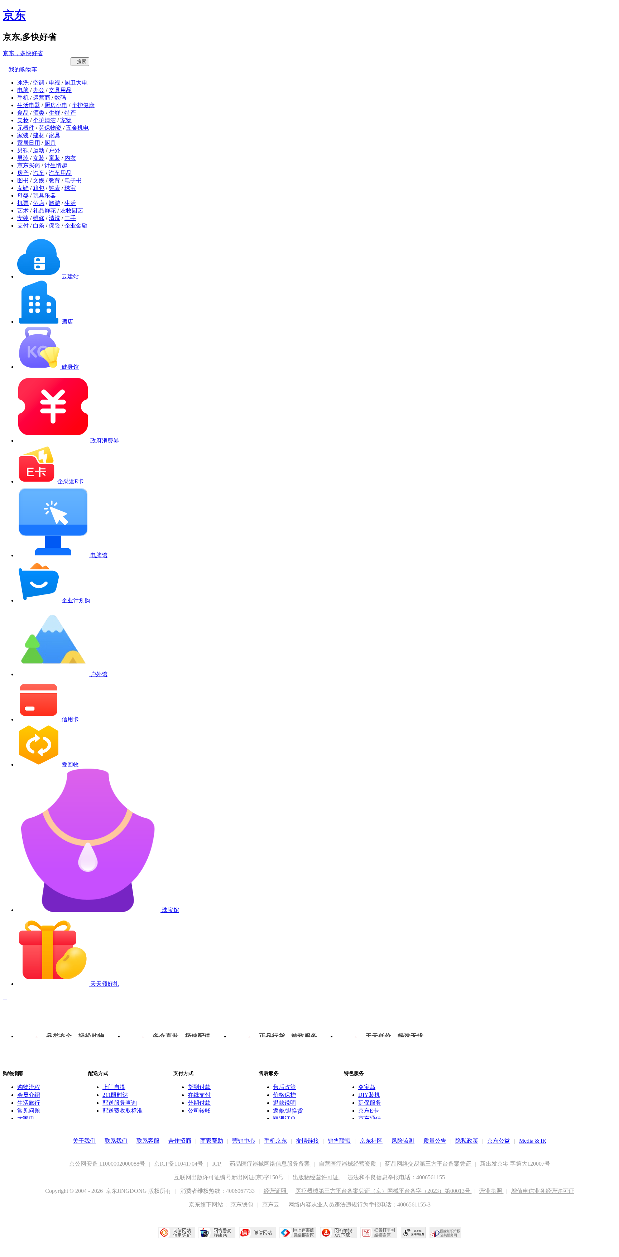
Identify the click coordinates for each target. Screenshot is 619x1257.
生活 (70, 203)
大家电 (25, 1118)
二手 (70, 218)
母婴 (23, 195)
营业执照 (491, 1191)
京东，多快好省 (23, 53)
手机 (23, 98)
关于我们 (84, 1141)
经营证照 (276, 1191)
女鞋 (23, 188)
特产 (70, 113)
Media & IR (532, 1141)
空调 (38, 83)
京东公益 (498, 1141)
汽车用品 (60, 173)
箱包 (38, 188)
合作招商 (179, 1141)
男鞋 (23, 150)
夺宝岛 (366, 1087)
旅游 (54, 203)
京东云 (271, 1204)
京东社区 (371, 1141)
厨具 (50, 143)
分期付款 (199, 1103)
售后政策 (284, 1087)
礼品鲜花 (44, 210)
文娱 (38, 180)
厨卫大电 (75, 83)
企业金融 (75, 226)
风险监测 (403, 1141)
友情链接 (307, 1141)
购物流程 (28, 1087)
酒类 (38, 113)
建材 (38, 135)
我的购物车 (23, 69)
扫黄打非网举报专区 (378, 1232)
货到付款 (199, 1087)
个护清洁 (44, 120)
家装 (23, 135)
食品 (23, 113)
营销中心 (243, 1141)
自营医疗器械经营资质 (348, 1164)
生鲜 (54, 113)
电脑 (23, 90)
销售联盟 (339, 1141)
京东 (14, 15)
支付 (23, 226)
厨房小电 (55, 105)
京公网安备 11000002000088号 (108, 1164)
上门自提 (113, 1087)
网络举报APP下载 (338, 1232)
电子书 (73, 180)
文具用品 (60, 90)
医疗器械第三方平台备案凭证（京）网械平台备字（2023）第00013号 (384, 1191)
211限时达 (115, 1095)
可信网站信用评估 (176, 1232)
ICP (217, 1164)
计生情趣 (55, 165)
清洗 (54, 218)
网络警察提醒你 (216, 1232)
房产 (23, 173)
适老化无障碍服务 (413, 1232)
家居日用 (28, 143)
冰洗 (23, 83)
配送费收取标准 (122, 1111)
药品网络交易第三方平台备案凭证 (428, 1164)
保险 (54, 226)
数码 (60, 98)
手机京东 (275, 1141)
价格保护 (284, 1095)
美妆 (23, 120)
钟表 (54, 188)
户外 (54, 150)
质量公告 (434, 1141)
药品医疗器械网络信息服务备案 (270, 1164)
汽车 (38, 173)
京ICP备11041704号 (179, 1164)
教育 (54, 180)
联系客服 (147, 1141)
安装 (23, 218)
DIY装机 (369, 1095)
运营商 (41, 98)
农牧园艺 (71, 210)
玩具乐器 (44, 195)
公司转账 (199, 1111)
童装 (54, 158)
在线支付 (199, 1095)
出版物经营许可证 (316, 1177)
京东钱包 (242, 1204)
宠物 (66, 120)
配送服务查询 (119, 1103)
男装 (23, 158)
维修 (38, 218)
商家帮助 (211, 1141)
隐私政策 (466, 1141)
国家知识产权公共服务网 (445, 1232)
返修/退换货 (288, 1111)
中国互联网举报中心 (297, 1232)
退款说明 (284, 1103)
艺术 (23, 210)
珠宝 (70, 188)
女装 (38, 158)
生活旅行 (28, 1103)
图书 (23, 180)
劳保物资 (50, 128)
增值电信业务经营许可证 (542, 1191)
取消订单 (284, 1118)
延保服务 (369, 1103)
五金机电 (77, 128)
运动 (38, 150)
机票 (23, 203)
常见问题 (28, 1111)
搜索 (79, 61)
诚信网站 (257, 1232)
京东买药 (28, 165)
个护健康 (83, 105)
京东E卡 (368, 1111)
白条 (38, 226)
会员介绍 (28, 1095)
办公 (38, 90)
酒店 (38, 203)
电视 (54, 83)
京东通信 (369, 1118)
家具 (54, 135)
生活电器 (28, 105)
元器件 (25, 128)
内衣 (70, 158)
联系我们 (116, 1141)
